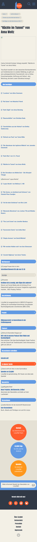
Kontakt (18, 527)
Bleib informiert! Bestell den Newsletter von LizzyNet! (15, 485)
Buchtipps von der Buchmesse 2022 (12, 21)
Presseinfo (18, 523)
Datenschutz (18, 520)
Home (4, 14)
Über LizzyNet (18, 517)
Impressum (18, 530)
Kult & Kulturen (14, 14)
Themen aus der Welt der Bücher (11, 17)
